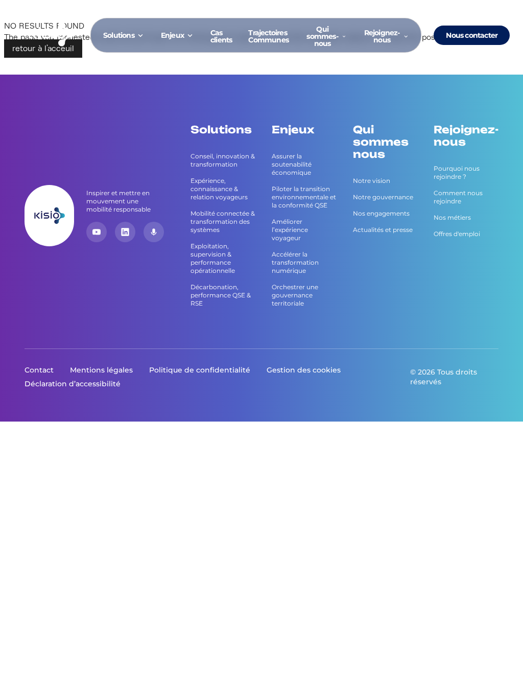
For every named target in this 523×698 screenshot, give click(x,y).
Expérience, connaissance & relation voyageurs (219, 189)
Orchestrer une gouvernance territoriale (295, 295)
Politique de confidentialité (199, 370)
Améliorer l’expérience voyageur (290, 230)
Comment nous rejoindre (458, 197)
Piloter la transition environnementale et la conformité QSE (304, 197)
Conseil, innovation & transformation (223, 160)
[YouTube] (96, 232)
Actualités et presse (383, 230)
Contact (39, 370)
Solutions (118, 35)
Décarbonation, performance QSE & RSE (221, 295)
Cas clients (221, 36)
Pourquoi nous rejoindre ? (457, 172)
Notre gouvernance (383, 197)
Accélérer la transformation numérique (295, 262)
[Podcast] (154, 232)
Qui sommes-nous (322, 36)
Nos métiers (452, 217)
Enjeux (172, 35)
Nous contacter (471, 35)
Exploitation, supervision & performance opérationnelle (213, 258)
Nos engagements (381, 213)
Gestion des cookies (304, 370)
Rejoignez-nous (382, 36)
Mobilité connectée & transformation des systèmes (223, 222)
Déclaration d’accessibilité (73, 383)
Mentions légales (101, 370)
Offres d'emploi (457, 234)
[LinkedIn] (125, 232)
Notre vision (371, 180)
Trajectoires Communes (268, 36)
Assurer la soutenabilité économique (292, 164)
